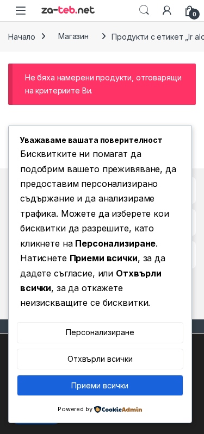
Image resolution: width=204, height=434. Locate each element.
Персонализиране (100, 332)
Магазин (73, 36)
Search (144, 10)
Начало (21, 36)
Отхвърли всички (100, 358)
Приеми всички (99, 385)
